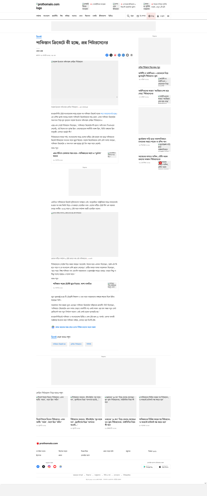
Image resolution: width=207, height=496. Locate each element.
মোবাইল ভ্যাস (85, 455)
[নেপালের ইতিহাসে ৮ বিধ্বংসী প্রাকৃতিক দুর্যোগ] (116, 6)
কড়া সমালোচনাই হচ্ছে (108, 113)
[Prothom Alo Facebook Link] (39, 467)
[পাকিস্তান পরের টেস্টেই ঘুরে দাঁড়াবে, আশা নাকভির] (112, 285)
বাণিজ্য (67, 16)
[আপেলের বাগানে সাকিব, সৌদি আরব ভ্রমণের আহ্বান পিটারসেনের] (164, 165)
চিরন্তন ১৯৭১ (152, 451)
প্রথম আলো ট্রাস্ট (108, 451)
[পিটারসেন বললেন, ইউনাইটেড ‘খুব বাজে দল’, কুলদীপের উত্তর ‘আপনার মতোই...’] (86, 406)
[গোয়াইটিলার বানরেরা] (85, 6)
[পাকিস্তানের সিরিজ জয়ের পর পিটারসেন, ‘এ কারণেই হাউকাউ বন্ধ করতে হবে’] (155, 406)
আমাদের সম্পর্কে (78, 475)
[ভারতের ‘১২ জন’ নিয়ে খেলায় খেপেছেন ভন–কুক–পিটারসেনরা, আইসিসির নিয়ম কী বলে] (120, 406)
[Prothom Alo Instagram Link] (50, 467)
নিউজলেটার (126, 475)
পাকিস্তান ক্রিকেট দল (59, 344)
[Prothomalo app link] (148, 467)
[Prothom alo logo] (47, 444)
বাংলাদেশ (46, 16)
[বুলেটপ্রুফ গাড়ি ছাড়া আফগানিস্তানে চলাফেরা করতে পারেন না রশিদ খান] (164, 147)
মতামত (74, 16)
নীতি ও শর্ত (107, 475)
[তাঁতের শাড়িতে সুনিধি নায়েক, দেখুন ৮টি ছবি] (146, 6)
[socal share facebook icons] (107, 56)
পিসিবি (89, 344)
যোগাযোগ (117, 475)
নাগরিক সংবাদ (40, 451)
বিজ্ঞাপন (88, 475)
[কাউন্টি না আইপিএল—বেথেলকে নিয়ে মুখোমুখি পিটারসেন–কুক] (164, 82)
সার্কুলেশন (97, 475)
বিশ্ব (61, 16)
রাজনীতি (55, 16)
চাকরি (94, 16)
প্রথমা (60, 455)
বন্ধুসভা (128, 451)
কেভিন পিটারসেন (76, 344)
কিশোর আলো (63, 451)
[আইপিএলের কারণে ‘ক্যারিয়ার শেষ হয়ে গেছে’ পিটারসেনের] (164, 99)
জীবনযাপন (102, 16)
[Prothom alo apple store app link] (164, 467)
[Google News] (61, 467)
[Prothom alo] (50, 6)
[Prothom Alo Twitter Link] (44, 467)
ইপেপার (38, 455)
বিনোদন (87, 16)
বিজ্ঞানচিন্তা (84, 451)
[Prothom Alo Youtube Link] (56, 467)
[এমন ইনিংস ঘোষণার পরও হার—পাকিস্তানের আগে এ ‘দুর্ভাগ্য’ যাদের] (112, 155)
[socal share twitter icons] (111, 56)
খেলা (80, 16)
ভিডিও (111, 16)
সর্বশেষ (38, 16)
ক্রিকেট (39, 37)
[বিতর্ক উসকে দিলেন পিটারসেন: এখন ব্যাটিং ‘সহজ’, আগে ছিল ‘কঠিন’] (52, 406)
